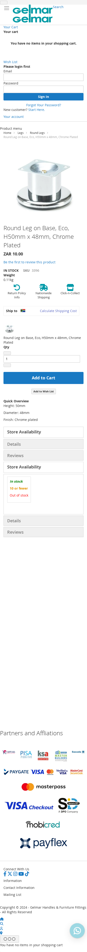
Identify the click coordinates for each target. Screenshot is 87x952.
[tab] (43, 432)
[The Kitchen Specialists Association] (43, 760)
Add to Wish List (43, 391)
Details (14, 444)
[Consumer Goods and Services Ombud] (8, 753)
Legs (21, 133)
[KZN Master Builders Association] (61, 760)
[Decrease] (7, 353)
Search (58, 7)
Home (7, 133)
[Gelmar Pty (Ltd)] (33, 14)
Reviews (15, 455)
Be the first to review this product (29, 262)
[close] (3, 2)
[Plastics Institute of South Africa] (26, 757)
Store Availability (24, 432)
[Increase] (7, 365)
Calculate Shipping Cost (58, 311)
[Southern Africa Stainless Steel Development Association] (78, 752)
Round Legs (37, 133)
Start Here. (36, 109)
